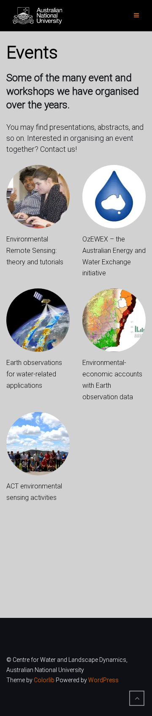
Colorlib (44, 680)
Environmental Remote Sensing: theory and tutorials (34, 250)
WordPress (103, 680)
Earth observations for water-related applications (34, 374)
